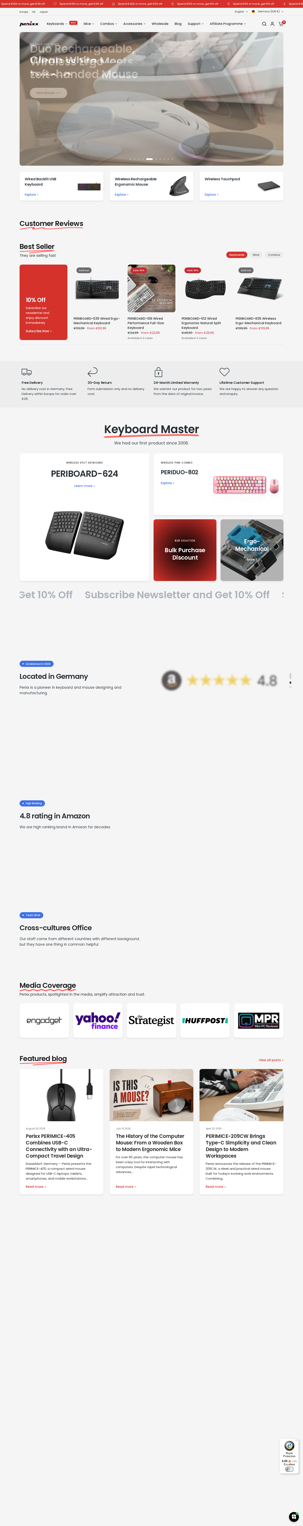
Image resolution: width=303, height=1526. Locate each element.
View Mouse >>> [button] (48, 93)
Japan (44, 12)
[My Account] (272, 24)
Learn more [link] (83, 485)
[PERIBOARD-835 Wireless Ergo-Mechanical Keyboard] (259, 288)
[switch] (289, 1469)
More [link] (251, 559)
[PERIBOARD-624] (84, 517)
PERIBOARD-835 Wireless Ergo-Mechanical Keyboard (258, 320)
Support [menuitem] (194, 24)
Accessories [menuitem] (132, 24)
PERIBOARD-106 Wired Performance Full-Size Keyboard (146, 323)
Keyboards (236, 255)
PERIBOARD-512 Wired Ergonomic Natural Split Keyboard (201, 323)
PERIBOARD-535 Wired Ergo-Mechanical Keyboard (97, 320)
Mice (256, 255)
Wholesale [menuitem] (160, 24)
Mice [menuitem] (87, 24)
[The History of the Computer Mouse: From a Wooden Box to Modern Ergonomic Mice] (152, 1095)
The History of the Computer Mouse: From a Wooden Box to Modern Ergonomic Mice (150, 1143)
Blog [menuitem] (178, 24)
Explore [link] (30, 194)
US (33, 12)
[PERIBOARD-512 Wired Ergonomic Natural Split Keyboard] (205, 288)
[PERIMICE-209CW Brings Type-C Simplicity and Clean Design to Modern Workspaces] (241, 1095)
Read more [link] (34, 1186)
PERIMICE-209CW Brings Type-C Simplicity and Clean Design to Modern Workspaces (241, 1146)
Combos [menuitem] (107, 24)
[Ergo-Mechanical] (252, 550)
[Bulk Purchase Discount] (185, 550)
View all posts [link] (270, 1060)
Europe (24, 12)
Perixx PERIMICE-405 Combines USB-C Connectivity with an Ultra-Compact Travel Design (59, 1146)
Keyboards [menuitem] (55, 24)
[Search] (264, 24)
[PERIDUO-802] (218, 484)
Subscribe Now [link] (37, 331)
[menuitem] (25, 12)
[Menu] (296, 1441)
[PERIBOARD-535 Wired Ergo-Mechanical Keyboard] (97, 288)
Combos (274, 255)
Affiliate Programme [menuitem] (226, 24)
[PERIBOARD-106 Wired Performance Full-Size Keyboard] (151, 288)
